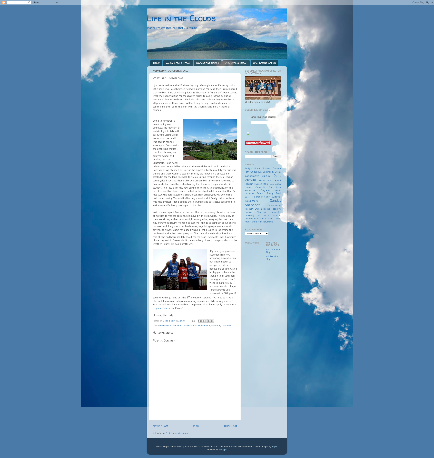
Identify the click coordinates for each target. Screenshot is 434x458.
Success (249, 197)
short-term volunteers (262, 221)
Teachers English (253, 208)
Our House (275, 187)
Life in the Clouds (181, 18)
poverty (278, 218)
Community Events (272, 171)
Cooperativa (252, 176)
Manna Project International (197, 325)
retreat (248, 221)
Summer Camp (262, 196)
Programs (265, 190)
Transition (226, 325)
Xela (258, 215)
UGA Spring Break (207, 63)
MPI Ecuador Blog (272, 258)
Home (156, 63)
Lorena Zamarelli (255, 187)
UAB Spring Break (264, 63)
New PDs (215, 325)
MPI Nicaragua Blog (273, 251)
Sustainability (275, 205)
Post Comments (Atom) (177, 433)
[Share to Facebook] (209, 321)
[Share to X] (206, 321)
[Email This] (199, 321)
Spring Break (274, 193)
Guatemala (177, 325)
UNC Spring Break (236, 63)
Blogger (222, 449)
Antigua (248, 168)
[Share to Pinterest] (212, 321)
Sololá (260, 193)
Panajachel (250, 190)
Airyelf (275, 446)
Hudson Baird (261, 183)
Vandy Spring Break (178, 63)
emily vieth (165, 325)
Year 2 (266, 215)
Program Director (162, 308)
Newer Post (161, 426)
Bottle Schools (262, 168)
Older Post (230, 426)
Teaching (267, 208)
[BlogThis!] (202, 321)
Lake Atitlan (275, 184)
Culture (266, 176)
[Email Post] (193, 320)
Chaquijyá (256, 171)
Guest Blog (265, 180)
